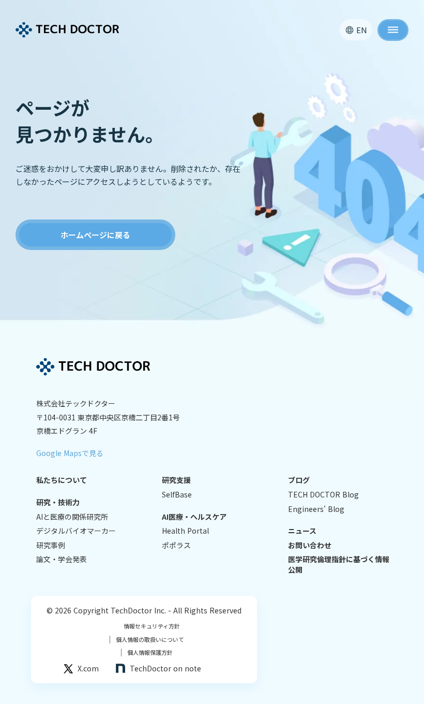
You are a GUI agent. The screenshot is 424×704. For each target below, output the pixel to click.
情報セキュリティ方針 (152, 626)
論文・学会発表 (61, 559)
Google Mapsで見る (69, 453)
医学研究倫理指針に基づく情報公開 (338, 564)
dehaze (393, 30)
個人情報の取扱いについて (147, 639)
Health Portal (185, 531)
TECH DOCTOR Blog (323, 495)
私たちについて (61, 480)
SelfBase (177, 495)
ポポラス (176, 545)
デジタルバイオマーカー (76, 531)
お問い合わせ (309, 545)
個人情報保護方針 (147, 652)
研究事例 (50, 545)
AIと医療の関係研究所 (72, 517)
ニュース (302, 531)
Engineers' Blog (316, 509)
